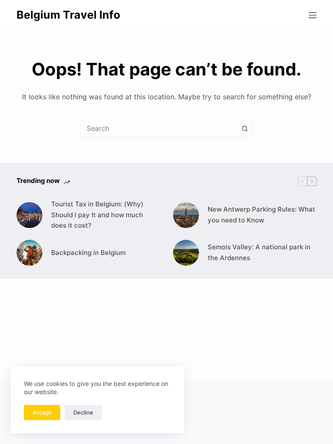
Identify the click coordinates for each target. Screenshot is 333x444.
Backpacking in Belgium (88, 252)
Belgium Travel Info (68, 14)
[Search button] (244, 128)
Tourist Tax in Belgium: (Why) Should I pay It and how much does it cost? (97, 215)
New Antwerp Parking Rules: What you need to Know (261, 214)
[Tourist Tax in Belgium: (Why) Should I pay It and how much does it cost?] (29, 215)
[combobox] (158, 128)
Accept (42, 412)
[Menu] (313, 15)
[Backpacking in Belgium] (29, 253)
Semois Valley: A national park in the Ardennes (259, 252)
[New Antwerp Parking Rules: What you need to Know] (186, 215)
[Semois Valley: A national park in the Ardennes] (186, 253)
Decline (83, 412)
